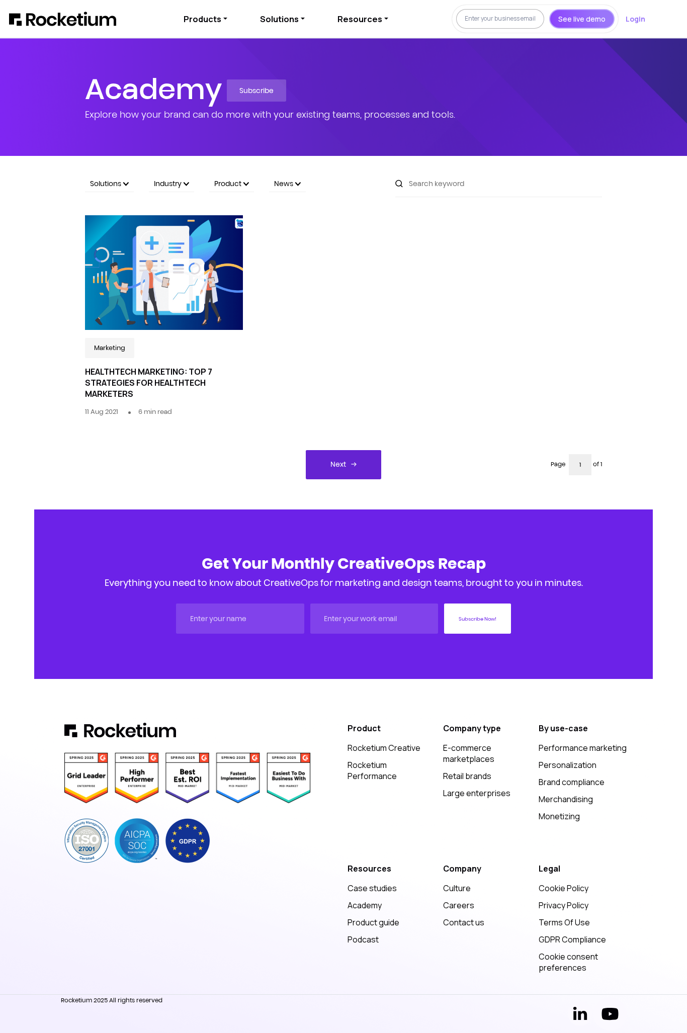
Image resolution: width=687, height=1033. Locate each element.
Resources (359, 19)
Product (228, 183)
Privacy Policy (563, 905)
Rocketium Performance (372, 770)
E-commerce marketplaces (468, 753)
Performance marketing (583, 747)
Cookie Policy (563, 888)
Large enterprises (476, 793)
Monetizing (559, 816)
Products (202, 19)
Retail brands (467, 776)
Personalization (567, 764)
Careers (458, 905)
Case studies (372, 888)
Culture (457, 888)
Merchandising (566, 799)
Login (635, 19)
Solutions (279, 19)
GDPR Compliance (572, 939)
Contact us (463, 922)
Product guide (373, 922)
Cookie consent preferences (568, 962)
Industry (168, 183)
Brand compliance (572, 782)
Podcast (363, 939)
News (284, 183)
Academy (365, 905)
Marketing (109, 347)
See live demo (582, 19)
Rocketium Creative (384, 747)
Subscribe (256, 90)
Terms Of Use (564, 922)
